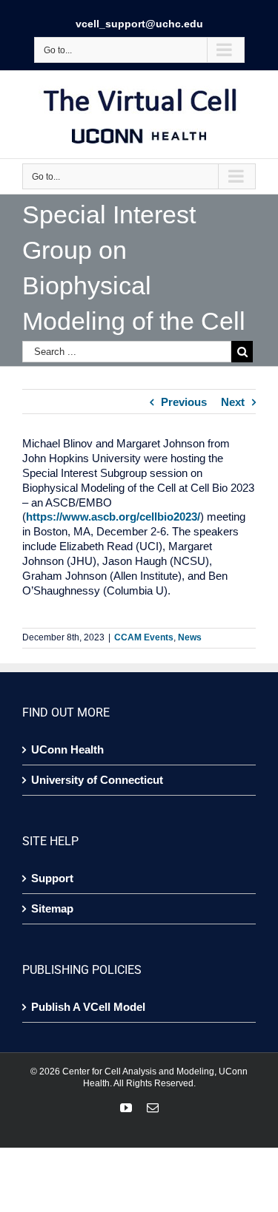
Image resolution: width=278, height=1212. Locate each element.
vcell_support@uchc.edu (139, 24)
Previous (184, 402)
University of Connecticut (97, 779)
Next (233, 402)
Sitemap (52, 908)
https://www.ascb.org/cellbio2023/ (113, 516)
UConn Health (67, 749)
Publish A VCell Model (88, 1007)
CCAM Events (143, 637)
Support (52, 878)
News (190, 637)
